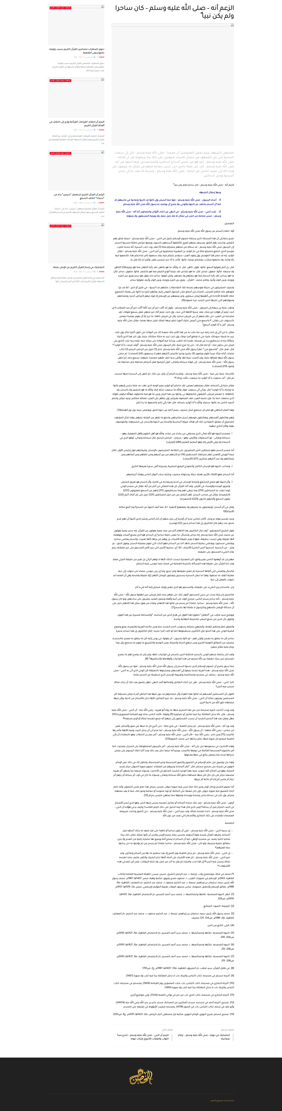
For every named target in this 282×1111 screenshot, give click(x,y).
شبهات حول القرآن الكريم (60, 8)
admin (101, 57)
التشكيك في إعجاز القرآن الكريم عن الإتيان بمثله (78, 267)
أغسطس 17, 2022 (86, 57)
